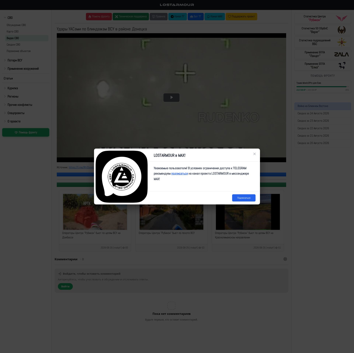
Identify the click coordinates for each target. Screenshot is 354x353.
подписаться (179, 173)
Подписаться (243, 197)
